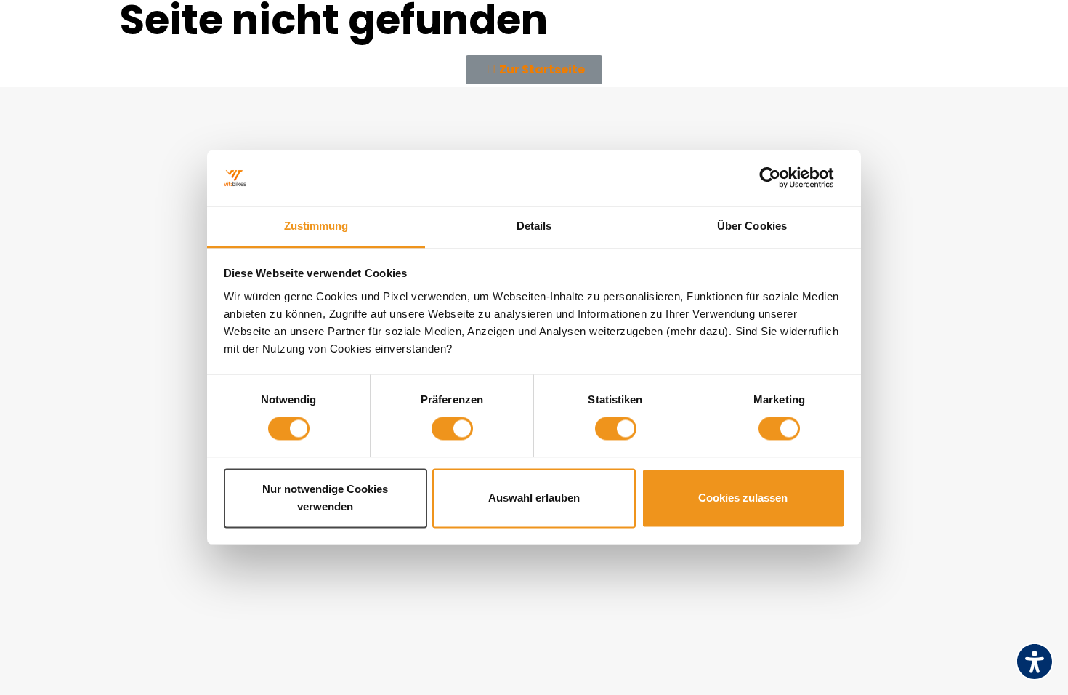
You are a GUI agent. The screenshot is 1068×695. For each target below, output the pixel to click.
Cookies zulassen (743, 497)
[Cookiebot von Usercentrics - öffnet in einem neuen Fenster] (781, 178)
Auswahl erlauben (534, 497)
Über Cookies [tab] (752, 226)
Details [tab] (534, 226)
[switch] (452, 429)
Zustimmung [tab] (316, 226)
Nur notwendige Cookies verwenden (325, 498)
